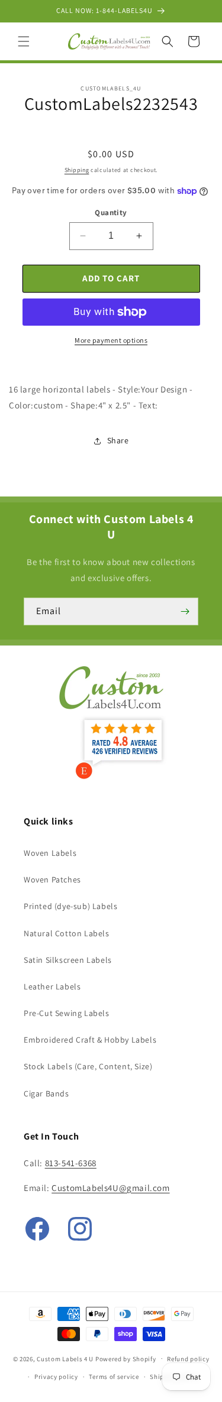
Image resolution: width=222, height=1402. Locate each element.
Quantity (111, 212)
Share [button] (118, 440)
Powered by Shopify (125, 1358)
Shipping (77, 170)
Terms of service (114, 1376)
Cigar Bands (46, 1093)
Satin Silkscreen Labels (68, 960)
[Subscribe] (185, 611)
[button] (24, 41)
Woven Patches (52, 879)
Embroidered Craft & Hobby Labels (90, 1039)
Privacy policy (56, 1376)
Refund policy (188, 1359)
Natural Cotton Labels (67, 933)
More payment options (111, 340)
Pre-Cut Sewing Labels (67, 1013)
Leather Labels (52, 986)
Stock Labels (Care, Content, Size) (88, 1066)
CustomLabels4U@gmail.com (110, 1187)
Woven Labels (50, 853)
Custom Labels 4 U (65, 1358)
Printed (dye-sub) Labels (70, 906)
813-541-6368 (70, 1163)
